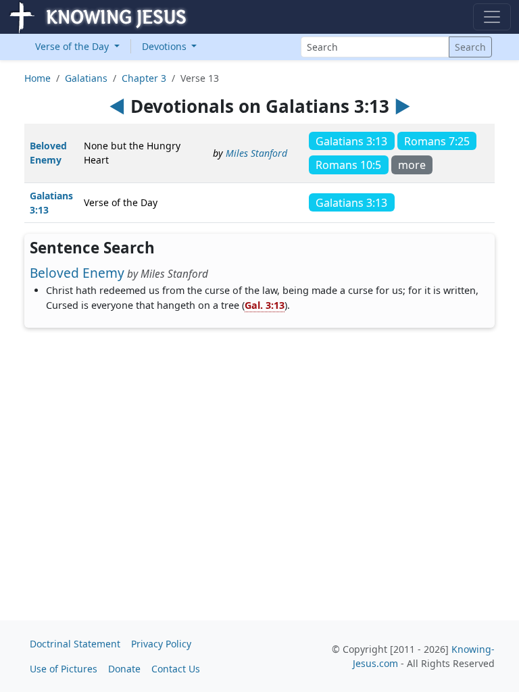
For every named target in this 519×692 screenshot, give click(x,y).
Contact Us (175, 668)
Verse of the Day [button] (73, 46)
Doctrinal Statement (75, 643)
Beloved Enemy (77, 273)
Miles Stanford (256, 153)
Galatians (86, 78)
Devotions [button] (165, 46)
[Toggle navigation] (492, 16)
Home (37, 78)
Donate (124, 668)
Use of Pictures (63, 668)
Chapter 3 (144, 78)
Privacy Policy (161, 643)
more (412, 164)
